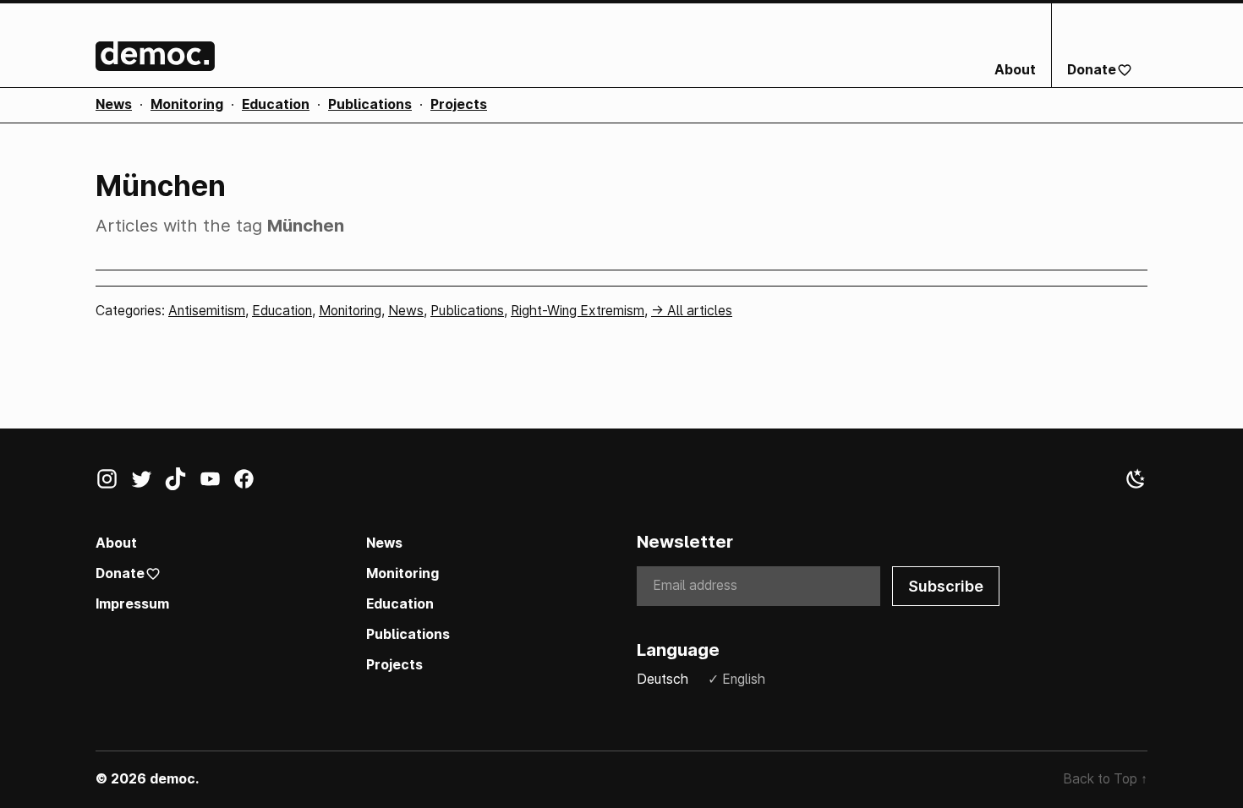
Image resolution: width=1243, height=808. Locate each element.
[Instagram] (113, 482)
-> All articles (691, 311)
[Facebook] (250, 482)
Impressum (132, 604)
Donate (1091, 70)
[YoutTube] (216, 482)
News (114, 104)
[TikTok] (181, 482)
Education (275, 104)
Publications (370, 104)
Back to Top (1105, 779)
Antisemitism (206, 311)
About (1015, 70)
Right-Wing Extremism (577, 311)
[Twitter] (147, 482)
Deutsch (662, 679)
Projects (458, 104)
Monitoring (187, 104)
